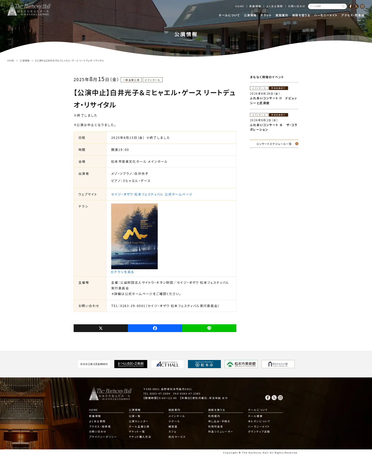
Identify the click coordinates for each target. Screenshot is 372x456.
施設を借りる (301, 15)
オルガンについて (259, 421)
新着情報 (255, 6)
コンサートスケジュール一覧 (274, 144)
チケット (266, 15)
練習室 (173, 426)
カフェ (173, 431)
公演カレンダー (139, 421)
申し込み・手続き (219, 421)
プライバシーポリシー (103, 437)
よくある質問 (274, 6)
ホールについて (229, 15)
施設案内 (282, 15)
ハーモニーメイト (326, 15)
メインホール (177, 416)
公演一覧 (135, 416)
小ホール (174, 421)
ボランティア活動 (259, 431)
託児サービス (177, 437)
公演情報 (250, 15)
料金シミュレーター (220, 431)
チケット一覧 (137, 431)
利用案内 (214, 416)
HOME (239, 6)
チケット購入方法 (140, 437)
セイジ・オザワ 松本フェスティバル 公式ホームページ (152, 194)
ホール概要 (255, 416)
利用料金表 (215, 426)
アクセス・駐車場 (352, 15)
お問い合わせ (297, 6)
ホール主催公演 (139, 426)
